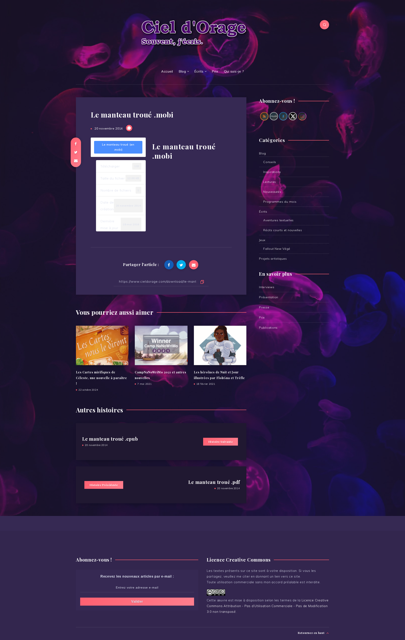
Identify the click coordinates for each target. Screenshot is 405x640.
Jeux (262, 240)
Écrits (199, 71)
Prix (215, 71)
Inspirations (272, 172)
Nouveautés (272, 192)
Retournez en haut (311, 633)
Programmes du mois (280, 202)
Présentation (268, 297)
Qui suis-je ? (234, 71)
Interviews (266, 287)
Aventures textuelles (278, 220)
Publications (268, 327)
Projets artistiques (273, 259)
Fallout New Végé (276, 249)
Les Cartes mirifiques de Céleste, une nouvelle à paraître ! (101, 378)
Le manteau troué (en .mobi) (118, 147)
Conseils (269, 162)
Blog (182, 71)
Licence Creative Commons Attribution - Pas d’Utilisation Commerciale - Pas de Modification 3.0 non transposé (268, 606)
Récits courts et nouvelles (282, 230)
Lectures (269, 182)
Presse (264, 307)
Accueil (167, 71)
